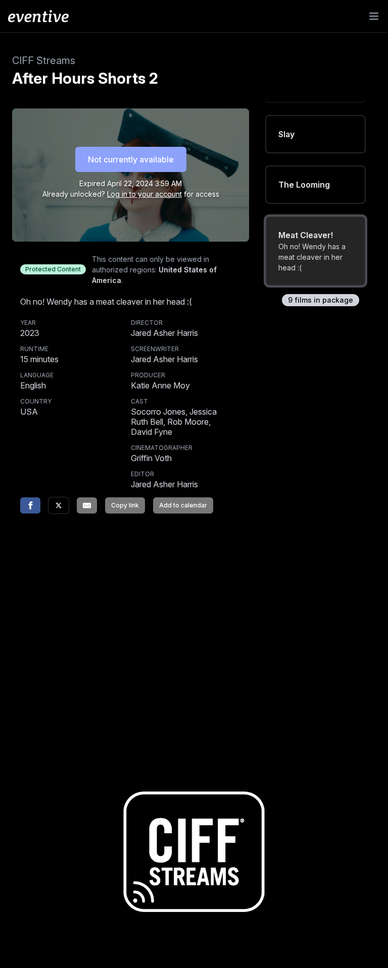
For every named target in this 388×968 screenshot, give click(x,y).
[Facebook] (30, 505)
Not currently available (131, 159)
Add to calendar (183, 505)
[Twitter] (58, 505)
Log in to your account (144, 194)
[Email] (87, 505)
